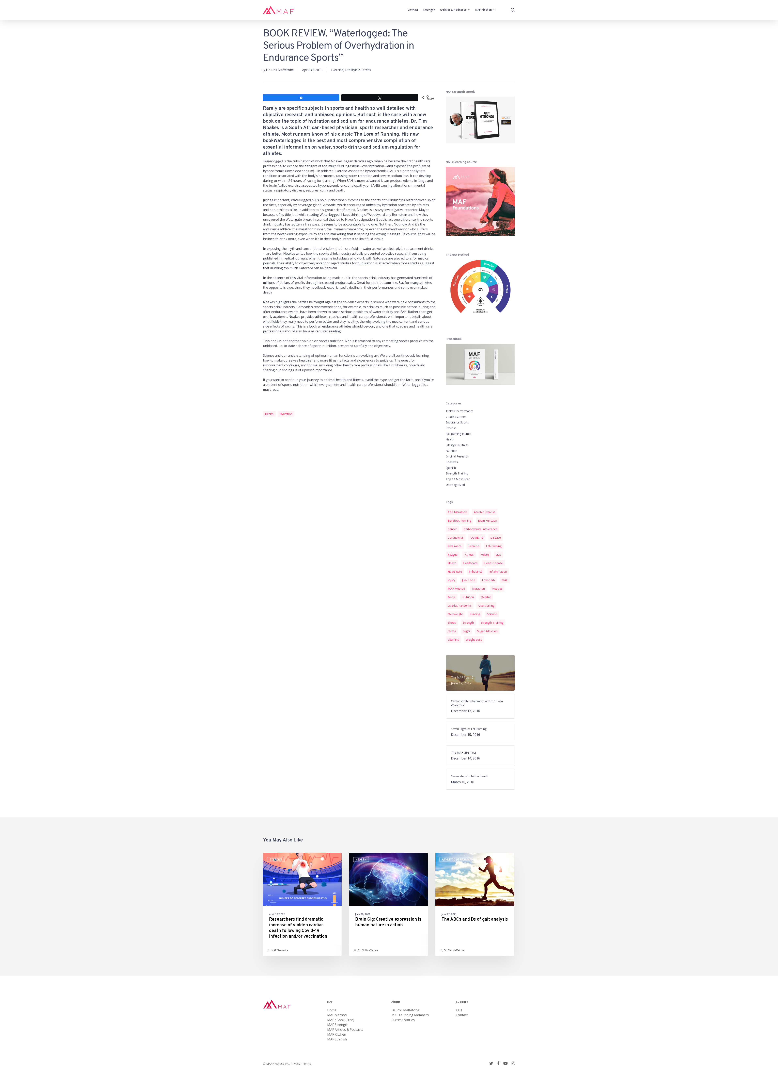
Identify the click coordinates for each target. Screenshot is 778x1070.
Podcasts (452, 462)
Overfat (486, 597)
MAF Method (456, 588)
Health (450, 439)
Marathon (478, 588)
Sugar (466, 631)
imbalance (475, 571)
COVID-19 (476, 537)
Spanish (451, 468)
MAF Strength (337, 1024)
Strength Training (457, 473)
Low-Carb (488, 580)
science (492, 614)
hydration (286, 414)
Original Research (457, 456)
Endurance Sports (457, 422)
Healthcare (470, 563)
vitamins (453, 639)
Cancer (452, 529)
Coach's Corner (456, 417)
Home (331, 1010)
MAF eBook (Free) (340, 1020)
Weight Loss (474, 639)
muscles (497, 588)
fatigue (452, 554)
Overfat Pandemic (459, 605)
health (269, 414)
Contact (462, 1015)
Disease (495, 537)
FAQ (459, 1010)
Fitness (469, 554)
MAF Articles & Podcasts (345, 1029)
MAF (505, 580)
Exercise (337, 70)
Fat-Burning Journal (458, 434)
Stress (452, 631)
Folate (485, 554)
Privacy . (296, 1064)
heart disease (493, 563)
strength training (492, 622)
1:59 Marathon (457, 512)
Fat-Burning (493, 546)
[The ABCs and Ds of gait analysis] (474, 904)
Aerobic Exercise (484, 512)
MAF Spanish (337, 1039)
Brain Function (487, 520)
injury (451, 580)
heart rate (455, 571)
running (475, 614)
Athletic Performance (459, 411)
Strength (468, 622)
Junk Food (468, 580)
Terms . (307, 1064)
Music (451, 597)
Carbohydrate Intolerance (480, 529)
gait (498, 554)
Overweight (455, 614)
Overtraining (486, 605)
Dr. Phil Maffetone (280, 70)
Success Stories (403, 1020)
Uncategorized (455, 485)
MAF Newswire (279, 950)
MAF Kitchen (336, 1034)
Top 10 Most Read (458, 479)
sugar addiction (487, 631)
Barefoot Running (459, 520)
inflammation (498, 571)
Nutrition (451, 451)
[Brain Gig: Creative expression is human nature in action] (388, 904)
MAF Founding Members (410, 1015)
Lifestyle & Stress (358, 70)
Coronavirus (456, 537)
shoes (452, 622)
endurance (455, 546)
